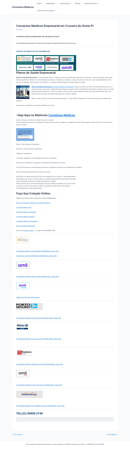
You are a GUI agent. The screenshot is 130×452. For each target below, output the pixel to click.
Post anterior (17, 434)
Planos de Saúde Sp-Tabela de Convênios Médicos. (33, 203)
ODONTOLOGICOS (90, 3)
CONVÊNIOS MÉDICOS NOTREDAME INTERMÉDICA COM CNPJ (37, 251)
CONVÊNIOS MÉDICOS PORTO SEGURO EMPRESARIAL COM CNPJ (38, 318)
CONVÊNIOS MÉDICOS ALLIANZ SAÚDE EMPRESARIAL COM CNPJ (38, 339)
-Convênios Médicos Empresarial (53, 87)
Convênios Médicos (61, 115)
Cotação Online (28, 230)
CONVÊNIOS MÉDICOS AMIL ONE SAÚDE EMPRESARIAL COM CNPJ (39, 385)
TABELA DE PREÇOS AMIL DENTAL (28, 297)
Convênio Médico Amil (23, 207)
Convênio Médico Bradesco (25, 217)
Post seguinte (112, 434)
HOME (39, 3)
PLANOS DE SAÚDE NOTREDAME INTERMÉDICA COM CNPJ (36, 256)
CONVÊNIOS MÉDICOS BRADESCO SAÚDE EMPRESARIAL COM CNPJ (39, 364)
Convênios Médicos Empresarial (27, 221)
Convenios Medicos (23, 7)
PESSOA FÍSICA (65, 3)
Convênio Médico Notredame (26, 212)
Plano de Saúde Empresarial (25, 226)
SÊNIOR (77, 3)
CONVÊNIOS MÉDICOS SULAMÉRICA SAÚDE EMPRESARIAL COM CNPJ (40, 406)
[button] (42, 3)
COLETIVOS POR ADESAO (45, 11)
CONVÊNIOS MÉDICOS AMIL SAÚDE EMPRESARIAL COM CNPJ (37, 276)
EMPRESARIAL (50, 3)
